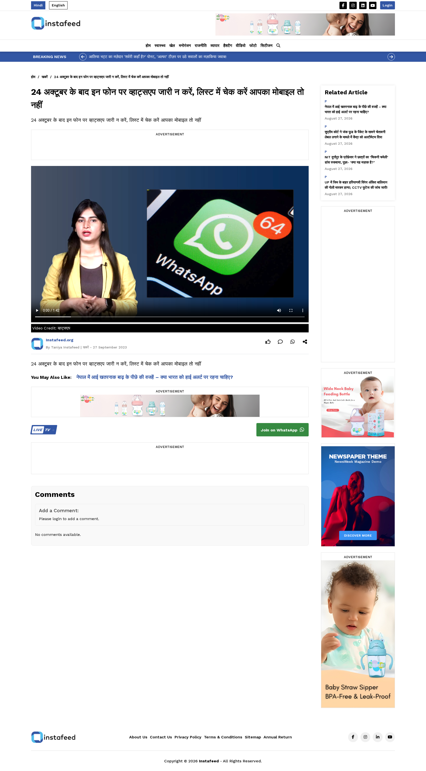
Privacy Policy (188, 737)
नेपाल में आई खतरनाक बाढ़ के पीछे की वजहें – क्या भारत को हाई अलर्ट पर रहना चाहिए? (154, 377)
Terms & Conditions (223, 737)
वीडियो (241, 45)
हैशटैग (227, 45)
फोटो (253, 45)
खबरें (45, 77)
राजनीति (201, 45)
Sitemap (253, 737)
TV (42, 429)
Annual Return (278, 737)
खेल (172, 45)
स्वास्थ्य (160, 45)
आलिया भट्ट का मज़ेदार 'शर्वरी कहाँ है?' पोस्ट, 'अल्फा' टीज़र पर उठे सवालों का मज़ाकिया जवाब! (157, 56)
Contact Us (161, 737)
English (58, 5)
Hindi (38, 5)
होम (148, 45)
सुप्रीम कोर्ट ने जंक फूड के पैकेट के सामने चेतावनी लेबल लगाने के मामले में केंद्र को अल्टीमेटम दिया (355, 134)
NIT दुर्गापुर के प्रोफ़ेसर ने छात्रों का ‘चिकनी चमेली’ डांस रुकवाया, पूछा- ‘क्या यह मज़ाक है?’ (356, 159)
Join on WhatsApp (280, 430)
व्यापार (215, 45)
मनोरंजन (185, 45)
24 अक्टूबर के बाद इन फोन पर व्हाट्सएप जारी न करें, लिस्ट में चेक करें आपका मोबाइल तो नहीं (111, 77)
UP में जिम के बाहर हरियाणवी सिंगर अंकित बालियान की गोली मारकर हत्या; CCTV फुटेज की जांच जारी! (356, 184)
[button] (278, 46)
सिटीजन (266, 45)
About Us (138, 737)
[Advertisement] (169, 149)
